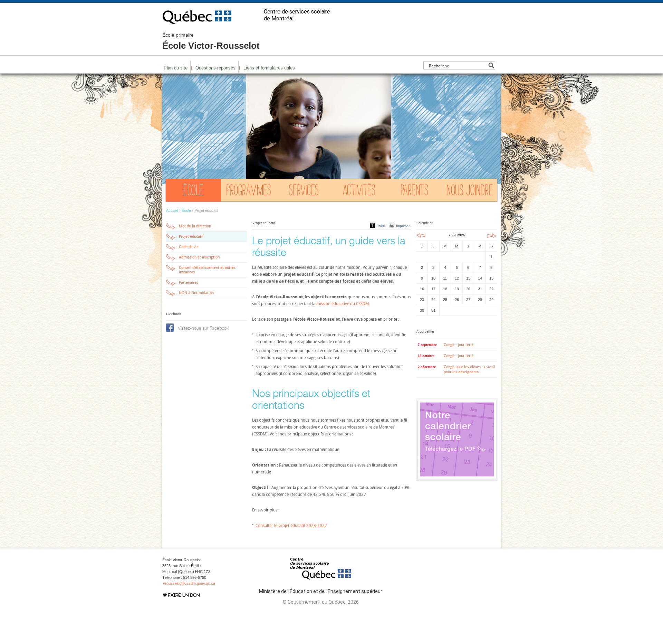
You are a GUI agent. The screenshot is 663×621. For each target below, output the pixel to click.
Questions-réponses (215, 67)
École (193, 191)
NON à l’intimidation (196, 293)
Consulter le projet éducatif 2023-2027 (292, 525)
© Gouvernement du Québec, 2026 (320, 602)
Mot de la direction (195, 226)
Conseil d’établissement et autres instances (207, 269)
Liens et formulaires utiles (269, 67)
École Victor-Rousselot (211, 41)
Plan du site (176, 67)
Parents (415, 191)
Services (304, 191)
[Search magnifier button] (491, 65)
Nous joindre (469, 191)
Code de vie (189, 247)
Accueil (172, 210)
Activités (359, 191)
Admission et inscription (199, 257)
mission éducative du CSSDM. (343, 303)
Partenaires (188, 282)
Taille (381, 226)
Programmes (248, 191)
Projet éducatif (191, 236)
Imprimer (403, 226)
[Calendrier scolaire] (457, 479)
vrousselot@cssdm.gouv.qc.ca (189, 583)
